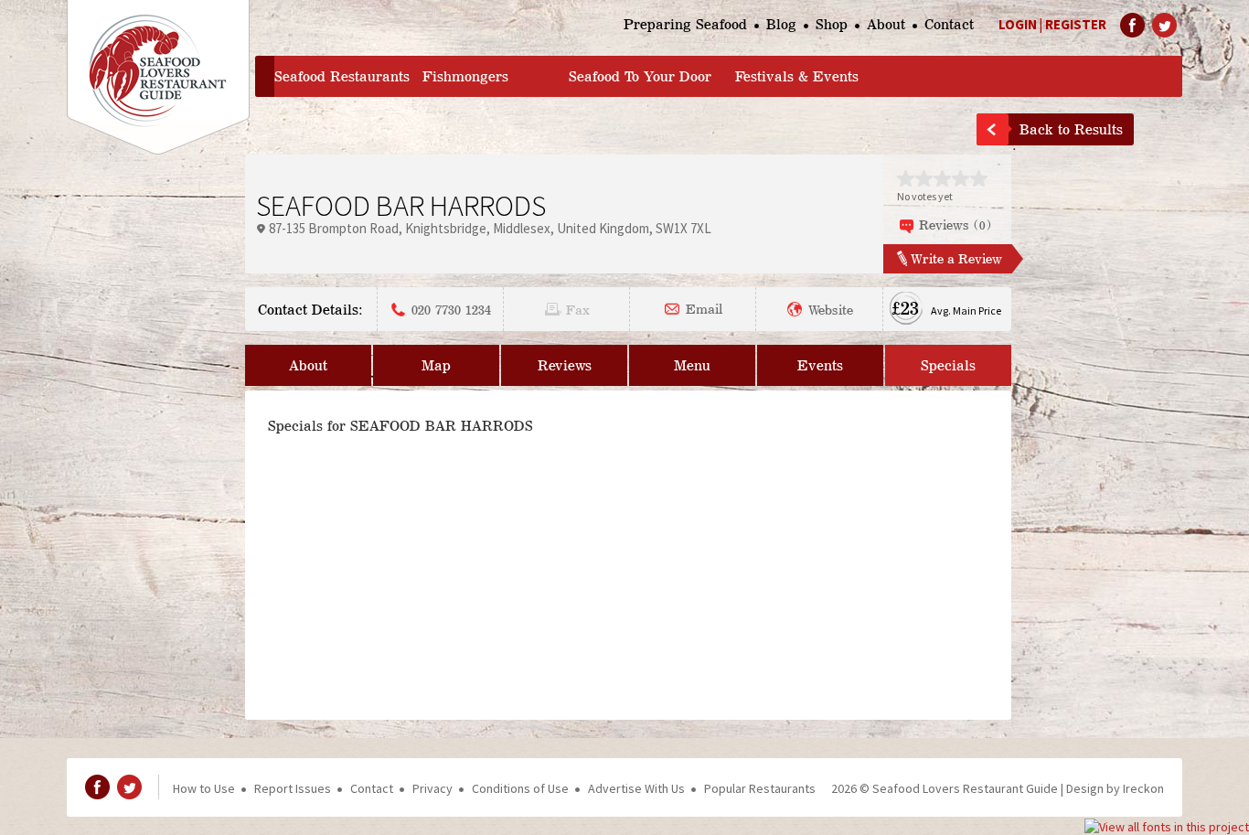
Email (704, 308)
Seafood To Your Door (640, 76)
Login (1017, 24)
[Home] (158, 77)
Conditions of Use (520, 788)
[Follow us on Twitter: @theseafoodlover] (1164, 25)
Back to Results (1071, 129)
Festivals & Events (797, 76)
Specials (948, 365)
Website (830, 309)
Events (820, 365)
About (886, 24)
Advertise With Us (636, 788)
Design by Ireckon (1115, 788)
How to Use (204, 788)
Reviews (565, 365)
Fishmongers (465, 76)
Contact (949, 24)
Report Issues (292, 788)
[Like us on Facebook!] (1132, 25)
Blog (781, 24)
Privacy (432, 788)
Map (436, 365)
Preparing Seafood (685, 24)
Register (1075, 24)
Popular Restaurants (760, 788)
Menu (692, 365)
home (264, 76)
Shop (832, 24)
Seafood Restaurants (342, 76)
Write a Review (956, 258)
